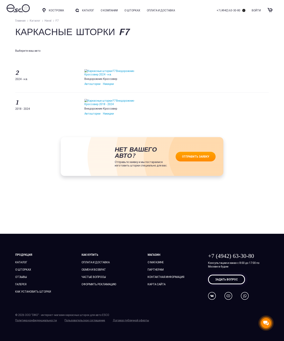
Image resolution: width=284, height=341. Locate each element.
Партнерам (156, 269)
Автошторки (92, 83)
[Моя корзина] (270, 7)
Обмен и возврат (94, 269)
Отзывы (21, 277)
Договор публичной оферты (131, 320)
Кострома (56, 10)
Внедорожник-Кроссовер (100, 78)
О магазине (156, 262)
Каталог (21, 262)
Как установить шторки (33, 291)
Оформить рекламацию (99, 284)
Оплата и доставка (161, 10)
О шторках (132, 10)
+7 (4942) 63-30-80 (228, 10)
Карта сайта (157, 284)
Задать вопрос (226, 279)
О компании (109, 10)
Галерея (20, 284)
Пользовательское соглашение (85, 320)
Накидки (108, 83)
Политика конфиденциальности (36, 320)
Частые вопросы (94, 277)
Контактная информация (166, 277)
